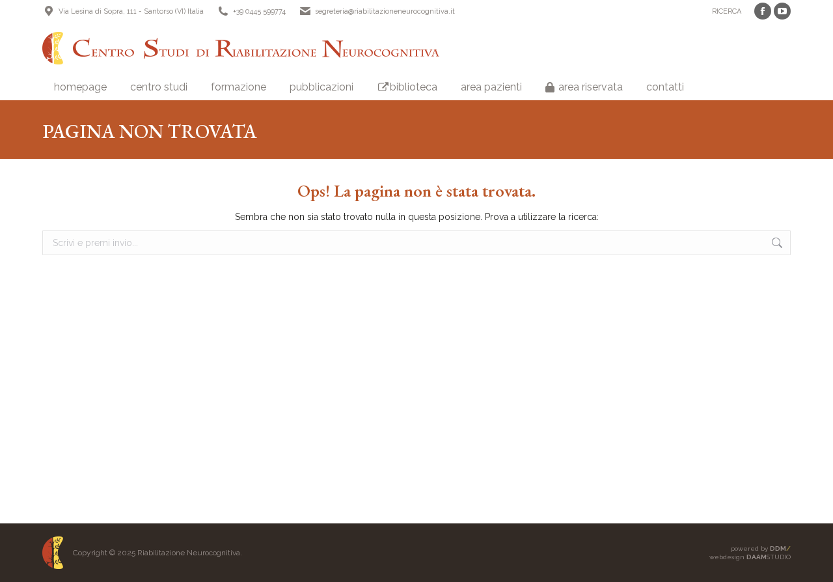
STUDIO (768, 557)
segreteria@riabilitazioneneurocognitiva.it (385, 11)
